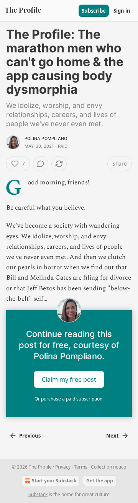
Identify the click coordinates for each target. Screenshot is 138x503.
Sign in (121, 10)
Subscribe (94, 10)
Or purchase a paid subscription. (69, 399)
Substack (38, 494)
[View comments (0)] (40, 163)
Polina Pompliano (46, 138)
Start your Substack (54, 480)
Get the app (99, 480)
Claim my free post (69, 379)
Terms (80, 467)
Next (112, 435)
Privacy (63, 467)
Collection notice (108, 467)
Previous (30, 435)
